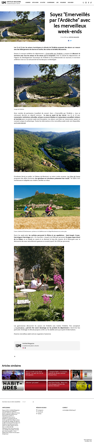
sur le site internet (20, 123)
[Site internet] (25, 348)
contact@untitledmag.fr (69, 410)
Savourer (70, 2)
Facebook (40, 412)
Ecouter (42, 2)
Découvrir (35, 2)
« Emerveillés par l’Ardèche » (54, 53)
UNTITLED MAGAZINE (14, 2)
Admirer (28, 2)
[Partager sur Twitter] (70, 41)
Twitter (39, 413)
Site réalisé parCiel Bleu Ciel (88, 440)
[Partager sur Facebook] (69, 41)
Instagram (40, 410)
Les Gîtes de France (73, 176)
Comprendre (50, 2)
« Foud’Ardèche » (20, 328)
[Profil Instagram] (23, 348)
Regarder (63, 2)
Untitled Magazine (74, 37)
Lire (57, 2)
